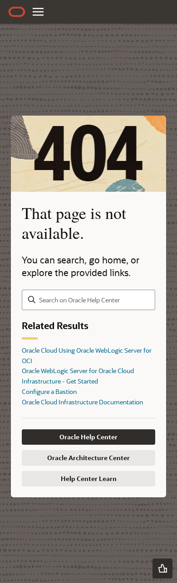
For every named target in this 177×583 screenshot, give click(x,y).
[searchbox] (88, 300)
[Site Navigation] (38, 12)
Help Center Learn (89, 478)
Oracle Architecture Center (88, 458)
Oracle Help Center (88, 437)
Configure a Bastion (49, 391)
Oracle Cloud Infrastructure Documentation (82, 402)
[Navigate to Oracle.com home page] (16, 11)
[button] (162, 568)
